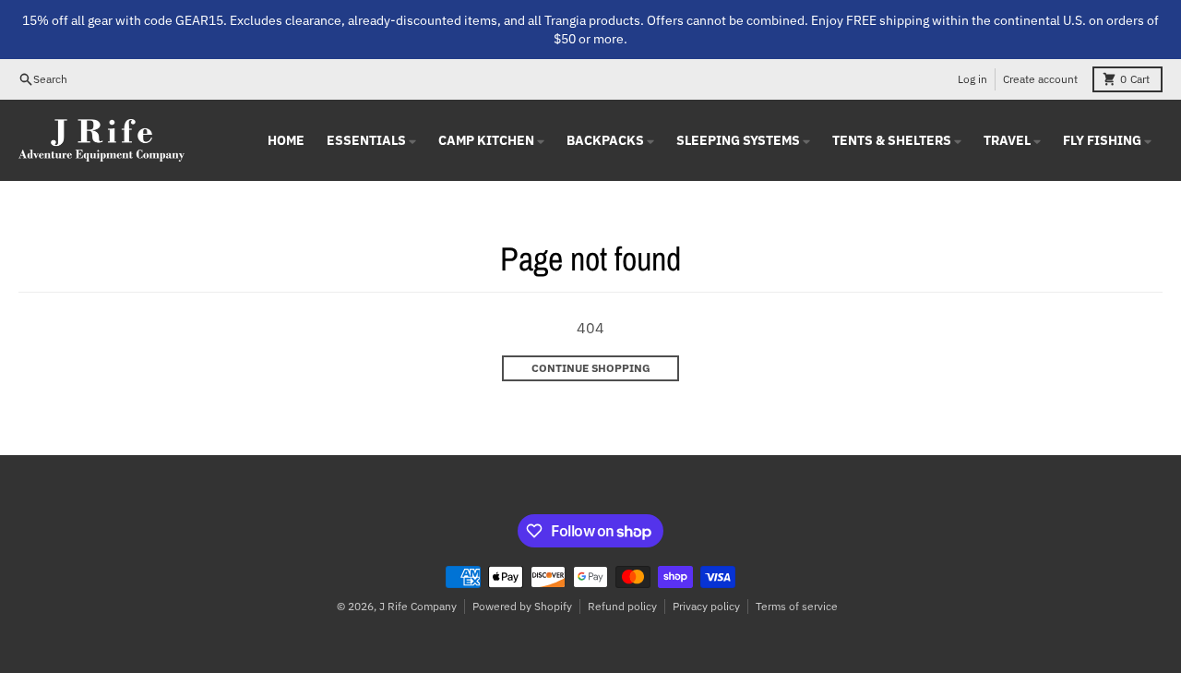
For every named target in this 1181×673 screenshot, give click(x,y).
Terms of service (797, 606)
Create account (1040, 79)
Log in (972, 79)
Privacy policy (706, 606)
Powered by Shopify (522, 606)
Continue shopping (590, 368)
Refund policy (622, 606)
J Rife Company (418, 606)
